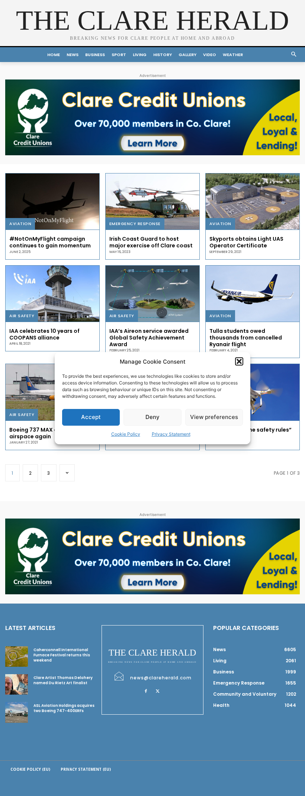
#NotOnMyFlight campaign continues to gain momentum (50, 242)
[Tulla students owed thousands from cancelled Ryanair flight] (252, 294)
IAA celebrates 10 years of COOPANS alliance (44, 334)
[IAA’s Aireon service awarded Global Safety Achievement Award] (152, 294)
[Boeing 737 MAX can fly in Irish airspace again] (52, 392)
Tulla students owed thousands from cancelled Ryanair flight (245, 337)
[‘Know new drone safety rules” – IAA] (252, 392)
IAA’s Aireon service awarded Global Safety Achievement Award (149, 337)
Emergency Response (135, 224)
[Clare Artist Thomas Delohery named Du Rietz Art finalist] (16, 684)
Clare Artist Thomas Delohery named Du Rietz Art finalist (63, 680)
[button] (239, 361)
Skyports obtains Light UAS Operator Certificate (246, 242)
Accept (91, 416)
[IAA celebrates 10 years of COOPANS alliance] (52, 294)
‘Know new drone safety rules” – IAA (250, 433)
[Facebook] (146, 690)
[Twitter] (158, 690)
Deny (152, 416)
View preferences (214, 416)
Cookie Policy (125, 434)
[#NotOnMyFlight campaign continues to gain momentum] (52, 201)
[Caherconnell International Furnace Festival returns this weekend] (16, 656)
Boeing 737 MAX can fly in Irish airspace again (50, 433)
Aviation (20, 224)
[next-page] (67, 472)
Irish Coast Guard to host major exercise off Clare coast (151, 242)
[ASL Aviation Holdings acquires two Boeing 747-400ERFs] (16, 712)
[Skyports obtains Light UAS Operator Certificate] (252, 201)
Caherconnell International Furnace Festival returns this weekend (61, 655)
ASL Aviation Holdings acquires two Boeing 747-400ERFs (63, 708)
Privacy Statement (171, 434)
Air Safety (21, 316)
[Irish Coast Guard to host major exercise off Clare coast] (152, 201)
